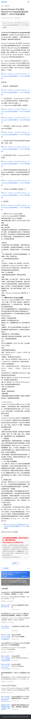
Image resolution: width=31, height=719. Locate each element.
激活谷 (12, 716)
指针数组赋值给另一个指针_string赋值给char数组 (15, 673)
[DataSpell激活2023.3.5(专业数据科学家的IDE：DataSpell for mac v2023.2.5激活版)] (6, 699)
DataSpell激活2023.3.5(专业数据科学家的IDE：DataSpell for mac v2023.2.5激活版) (20, 697)
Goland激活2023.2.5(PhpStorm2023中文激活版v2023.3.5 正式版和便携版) (15, 644)
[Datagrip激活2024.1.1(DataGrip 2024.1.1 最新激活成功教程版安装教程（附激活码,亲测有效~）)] (6, 658)
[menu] (28, 2)
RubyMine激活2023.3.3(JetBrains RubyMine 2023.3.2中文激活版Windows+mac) (20, 665)
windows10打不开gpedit (9, 685)
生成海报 (5, 568)
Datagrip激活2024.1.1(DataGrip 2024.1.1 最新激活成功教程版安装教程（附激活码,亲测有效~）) (20, 657)
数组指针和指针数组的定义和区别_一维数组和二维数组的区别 (20, 706)
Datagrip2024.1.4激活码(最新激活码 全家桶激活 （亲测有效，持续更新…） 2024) (15, 593)
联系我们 (20, 551)
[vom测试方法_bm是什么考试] (6, 628)
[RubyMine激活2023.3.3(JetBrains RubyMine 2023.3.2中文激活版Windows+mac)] (6, 666)
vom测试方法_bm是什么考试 (20, 626)
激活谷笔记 (17, 18)
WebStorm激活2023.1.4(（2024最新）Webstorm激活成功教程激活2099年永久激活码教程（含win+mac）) (20, 636)
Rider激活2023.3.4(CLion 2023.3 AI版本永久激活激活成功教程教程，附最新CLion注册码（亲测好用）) (15, 614)
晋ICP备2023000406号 (23, 716)
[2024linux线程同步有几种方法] (6, 607)
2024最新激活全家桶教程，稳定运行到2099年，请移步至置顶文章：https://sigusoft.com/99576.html (15, 540)
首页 (2, 6)
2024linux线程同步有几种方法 (20, 606)
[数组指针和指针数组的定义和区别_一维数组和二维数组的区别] (6, 707)
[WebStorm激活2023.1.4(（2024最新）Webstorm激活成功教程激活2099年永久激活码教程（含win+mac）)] (6, 637)
